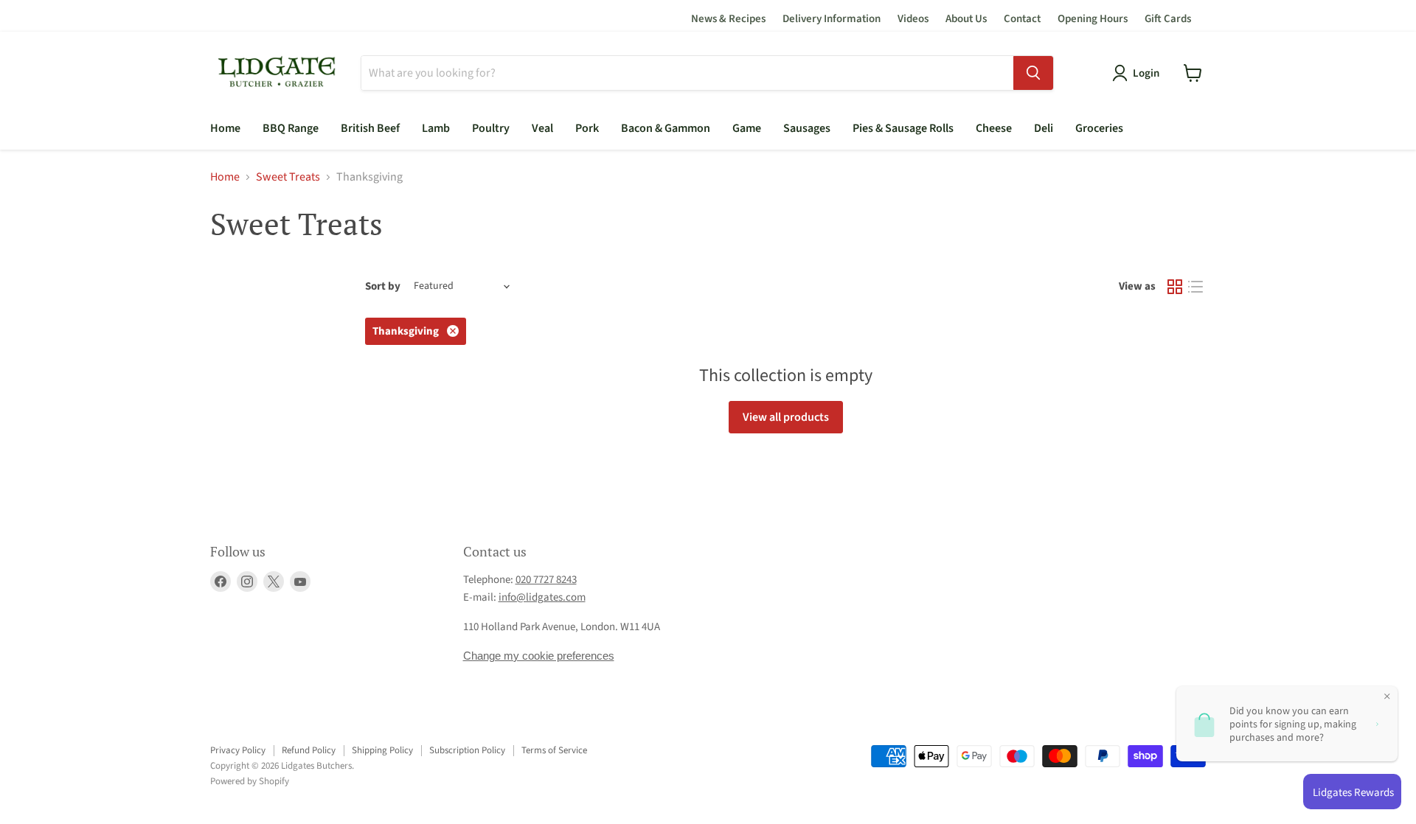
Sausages (806, 128)
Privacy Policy (238, 750)
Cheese (994, 128)
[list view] (1195, 286)
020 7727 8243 (546, 579)
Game (746, 128)
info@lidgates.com (542, 597)
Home (225, 128)
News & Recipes (728, 19)
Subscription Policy (467, 750)
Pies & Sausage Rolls (903, 128)
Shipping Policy (382, 750)
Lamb (436, 128)
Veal (542, 128)
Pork (587, 128)
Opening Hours (1093, 19)
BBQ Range (291, 128)
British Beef (370, 128)
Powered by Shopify (249, 781)
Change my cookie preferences (538, 655)
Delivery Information (831, 19)
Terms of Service (554, 750)
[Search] (1033, 73)
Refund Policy (309, 750)
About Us (966, 19)
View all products (786, 417)
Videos (913, 19)
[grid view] (1175, 286)
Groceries (1099, 128)
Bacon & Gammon (665, 128)
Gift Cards (1168, 19)
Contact (1022, 19)
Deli (1043, 128)
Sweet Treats (288, 177)
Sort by (382, 286)
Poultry (491, 128)
